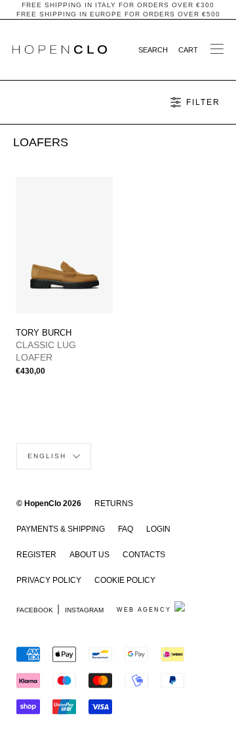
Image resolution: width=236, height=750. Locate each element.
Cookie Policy (124, 580)
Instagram (84, 610)
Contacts (144, 554)
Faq (125, 529)
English (48, 456)
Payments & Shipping (60, 529)
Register (36, 554)
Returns (113, 503)
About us (89, 554)
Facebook (34, 610)
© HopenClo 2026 (48, 503)
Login (158, 529)
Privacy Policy (48, 580)
